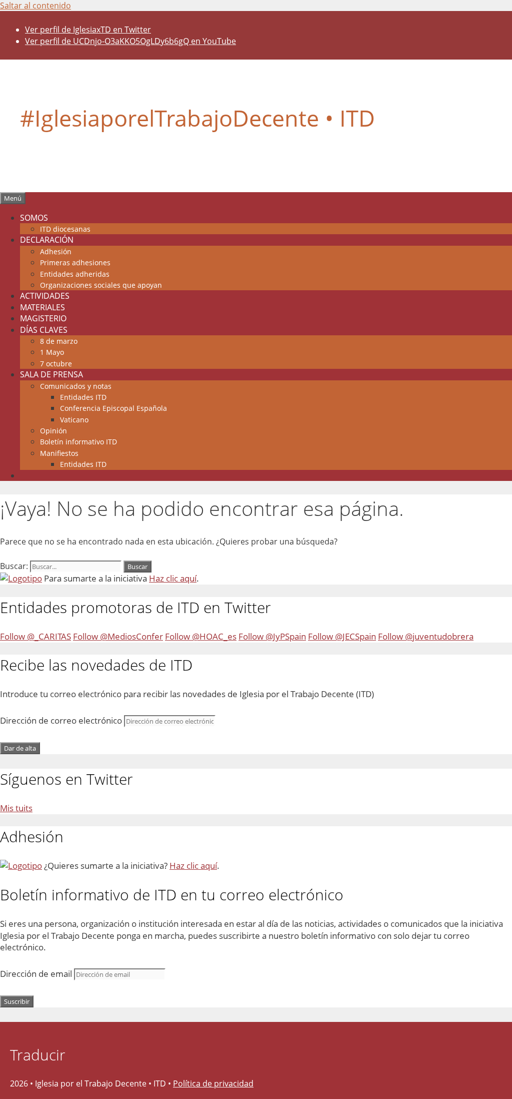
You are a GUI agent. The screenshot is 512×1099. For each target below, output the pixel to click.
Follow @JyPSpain (272, 636)
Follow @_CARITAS (35, 636)
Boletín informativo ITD (78, 441)
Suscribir (17, 1001)
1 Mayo (52, 352)
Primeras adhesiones (75, 262)
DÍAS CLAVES (44, 329)
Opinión (53, 430)
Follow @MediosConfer (118, 636)
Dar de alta (20, 748)
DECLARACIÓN (47, 239)
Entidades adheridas (75, 274)
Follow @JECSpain (342, 636)
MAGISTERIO (43, 318)
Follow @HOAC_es (200, 636)
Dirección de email (37, 973)
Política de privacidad (213, 1083)
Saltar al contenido (35, 5)
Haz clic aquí (172, 578)
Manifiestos (59, 453)
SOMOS (34, 217)
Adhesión (56, 251)
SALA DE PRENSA (51, 374)
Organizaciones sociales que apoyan (101, 285)
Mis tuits (16, 808)
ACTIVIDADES (45, 295)
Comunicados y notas (76, 386)
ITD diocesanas (65, 229)
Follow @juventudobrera (426, 636)
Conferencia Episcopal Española (113, 408)
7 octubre (56, 363)
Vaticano (74, 419)
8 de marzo (59, 341)
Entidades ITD (83, 397)
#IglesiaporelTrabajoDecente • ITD (197, 118)
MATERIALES (42, 307)
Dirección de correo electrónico (62, 720)
